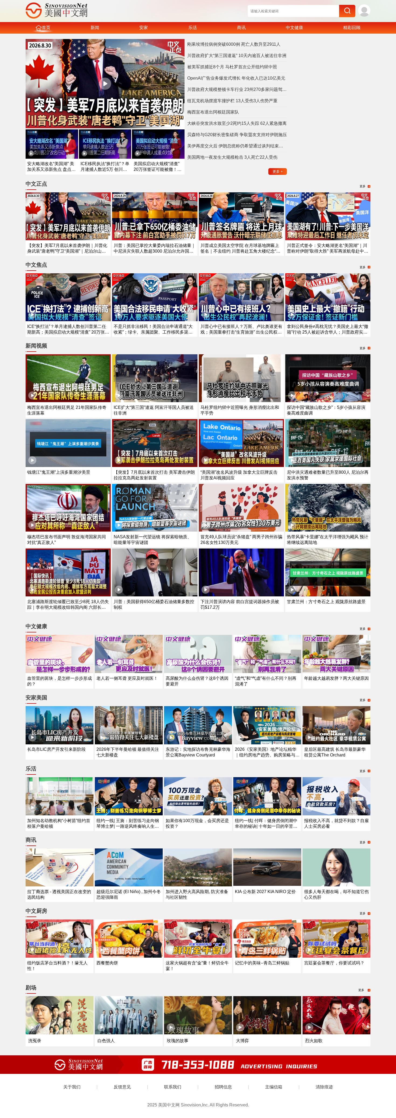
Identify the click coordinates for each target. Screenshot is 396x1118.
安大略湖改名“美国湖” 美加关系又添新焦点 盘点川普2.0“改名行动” (51, 169)
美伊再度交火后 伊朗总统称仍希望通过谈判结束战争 (237, 146)
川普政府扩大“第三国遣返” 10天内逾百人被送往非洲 (236, 55)
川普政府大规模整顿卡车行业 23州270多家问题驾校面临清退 (237, 89)
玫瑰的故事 (177, 1040)
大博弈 (242, 1040)
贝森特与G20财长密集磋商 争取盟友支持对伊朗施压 (237, 134)
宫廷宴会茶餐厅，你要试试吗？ (334, 963)
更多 (278, 171)
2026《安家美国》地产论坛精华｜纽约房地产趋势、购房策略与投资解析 (267, 755)
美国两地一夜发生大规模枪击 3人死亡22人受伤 (232, 157)
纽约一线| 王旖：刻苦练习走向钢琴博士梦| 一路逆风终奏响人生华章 (127, 826)
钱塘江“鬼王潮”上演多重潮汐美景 (58, 472)
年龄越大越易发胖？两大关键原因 (336, 678)
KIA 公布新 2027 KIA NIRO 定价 (265, 891)
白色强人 (106, 1040)
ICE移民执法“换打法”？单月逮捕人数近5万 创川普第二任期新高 (105, 169)
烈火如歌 (313, 1040)
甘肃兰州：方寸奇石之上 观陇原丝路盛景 (326, 601)
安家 (143, 27)
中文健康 (294, 27)
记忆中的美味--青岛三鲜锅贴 (262, 963)
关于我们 (72, 1087)
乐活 (192, 27)
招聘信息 (223, 1087)
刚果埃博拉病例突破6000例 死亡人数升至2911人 (233, 44)
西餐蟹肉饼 (107, 963)
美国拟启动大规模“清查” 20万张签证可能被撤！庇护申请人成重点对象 (158, 169)
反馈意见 (122, 1087)
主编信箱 (273, 1087)
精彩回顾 (351, 27)
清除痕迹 (324, 1087)
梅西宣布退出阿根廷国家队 (213, 112)
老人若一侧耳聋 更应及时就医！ (127, 678)
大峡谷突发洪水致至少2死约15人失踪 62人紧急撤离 (237, 123)
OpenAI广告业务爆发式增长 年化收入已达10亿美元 (236, 78)
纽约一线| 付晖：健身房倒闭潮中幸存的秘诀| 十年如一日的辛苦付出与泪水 (266, 826)
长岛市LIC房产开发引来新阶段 (56, 749)
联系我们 (172, 1087)
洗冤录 (34, 1040)
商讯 (241, 27)
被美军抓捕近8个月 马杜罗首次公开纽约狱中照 (232, 67)
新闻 (95, 27)
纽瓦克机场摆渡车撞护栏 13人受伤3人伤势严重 (232, 100)
